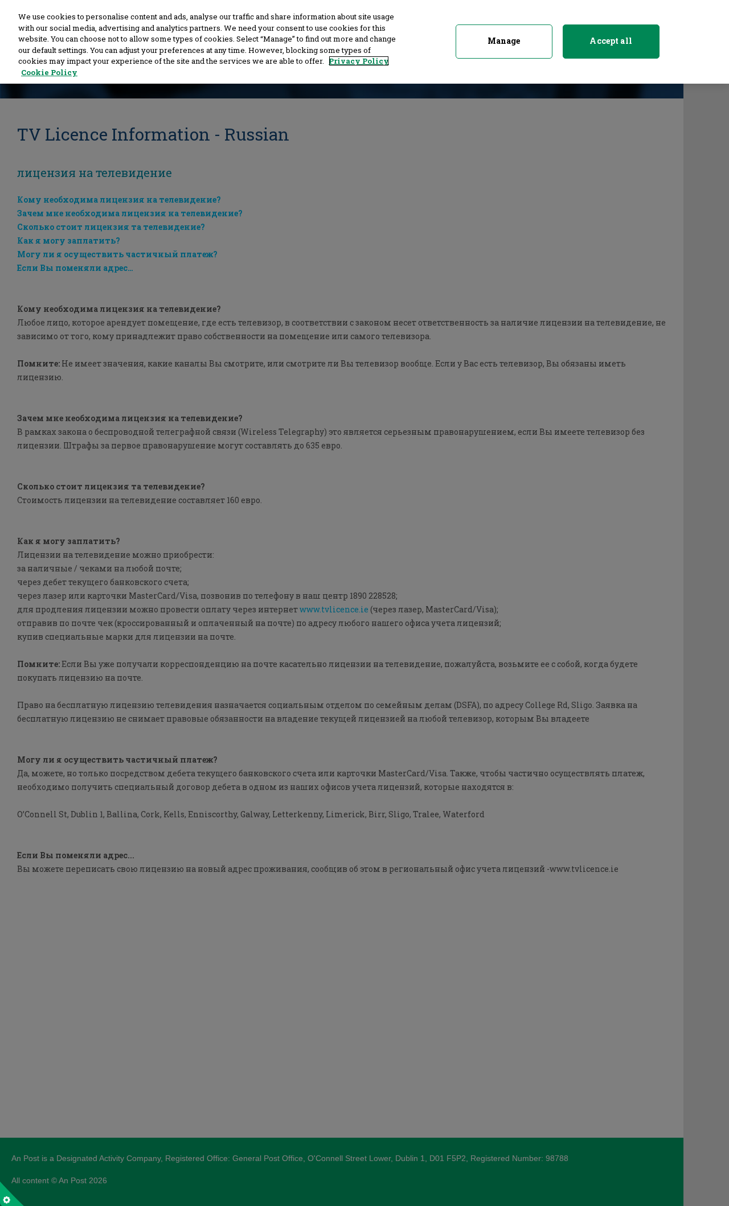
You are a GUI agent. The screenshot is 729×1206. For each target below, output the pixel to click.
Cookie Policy (49, 72)
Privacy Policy (359, 61)
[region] (364, 42)
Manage (504, 40)
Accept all (610, 40)
